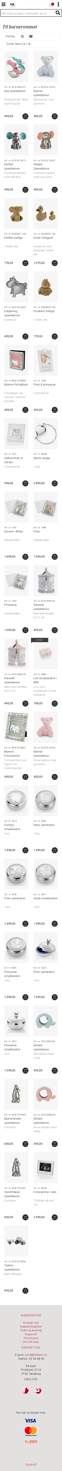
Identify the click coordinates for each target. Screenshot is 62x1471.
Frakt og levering (31, 1330)
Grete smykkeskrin (46, 898)
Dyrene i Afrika (13, 531)
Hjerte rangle (42, 458)
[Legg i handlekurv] (25, 116)
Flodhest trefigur (44, 311)
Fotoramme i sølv (45, 1192)
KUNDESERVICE (31, 1315)
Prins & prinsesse (45, 384)
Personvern (31, 1338)
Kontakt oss (31, 1322)
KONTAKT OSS (31, 1347)
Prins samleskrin (14, 898)
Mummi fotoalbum (16, 384)
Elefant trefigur (13, 237)
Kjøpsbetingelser (31, 1326)
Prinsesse (10, 604)
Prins (37, 531)
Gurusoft (31, 1464)
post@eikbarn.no (36, 1354)
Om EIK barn (31, 1342)
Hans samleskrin (44, 825)
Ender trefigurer (43, 237)
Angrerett (31, 1334)
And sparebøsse (14, 91)
